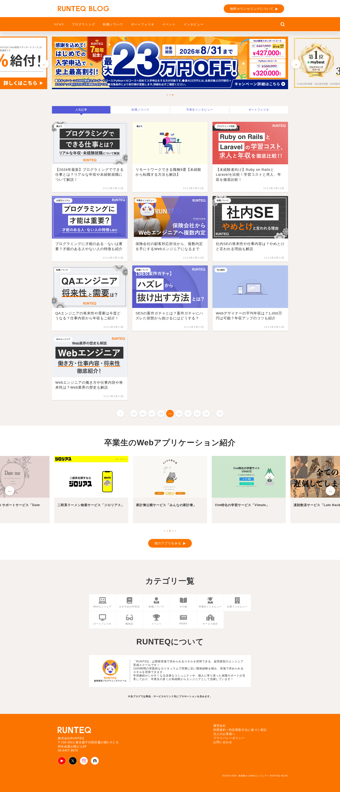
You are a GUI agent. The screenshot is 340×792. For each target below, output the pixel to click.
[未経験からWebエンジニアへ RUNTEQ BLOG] (83, 8)
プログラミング (83, 24)
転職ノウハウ (113, 24)
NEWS (59, 24)
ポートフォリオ (142, 24)
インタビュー (194, 24)
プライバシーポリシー (229, 738)
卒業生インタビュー (199, 109)
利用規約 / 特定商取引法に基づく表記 (240, 729)
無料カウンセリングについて (251, 8)
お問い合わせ (222, 742)
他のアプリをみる (167, 543)
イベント (169, 24)
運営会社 (219, 725)
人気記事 (81, 109)
